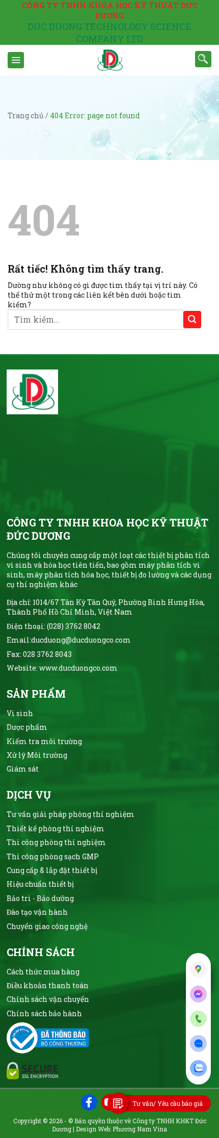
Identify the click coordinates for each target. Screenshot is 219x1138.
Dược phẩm (27, 727)
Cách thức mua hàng (43, 971)
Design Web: (93, 1129)
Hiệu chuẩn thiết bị (40, 884)
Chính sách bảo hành (44, 1013)
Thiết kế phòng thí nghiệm (55, 828)
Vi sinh (20, 713)
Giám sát (23, 769)
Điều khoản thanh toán (48, 985)
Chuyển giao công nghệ (47, 926)
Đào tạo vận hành (37, 912)
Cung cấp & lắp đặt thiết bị (52, 870)
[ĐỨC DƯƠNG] (109, 60)
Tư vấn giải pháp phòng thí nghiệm (70, 814)
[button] (16, 60)
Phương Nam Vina (140, 1129)
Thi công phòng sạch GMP (53, 856)
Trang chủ (26, 115)
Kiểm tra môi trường (44, 741)
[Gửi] (192, 320)
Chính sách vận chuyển (48, 999)
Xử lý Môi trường (37, 755)
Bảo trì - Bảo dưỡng (40, 898)
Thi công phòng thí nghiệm (56, 842)
